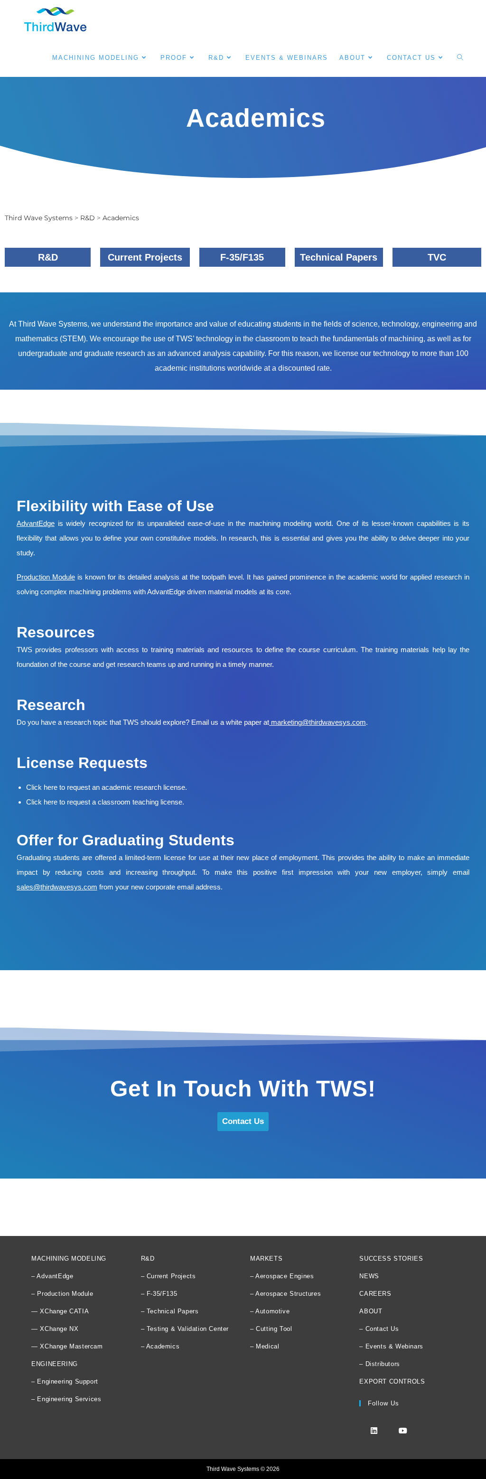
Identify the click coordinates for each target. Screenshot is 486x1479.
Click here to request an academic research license (105, 787)
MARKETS (266, 1258)
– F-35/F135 (159, 1293)
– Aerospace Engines (282, 1276)
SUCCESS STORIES (391, 1258)
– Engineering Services (66, 1399)
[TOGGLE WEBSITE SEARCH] (460, 57)
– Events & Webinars (391, 1346)
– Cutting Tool (271, 1328)
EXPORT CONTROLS (392, 1381)
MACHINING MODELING (68, 1258)
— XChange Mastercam (67, 1346)
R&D (148, 1258)
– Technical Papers (170, 1311)
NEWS (369, 1276)
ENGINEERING (54, 1363)
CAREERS (375, 1293)
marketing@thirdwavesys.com (318, 722)
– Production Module (62, 1293)
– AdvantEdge (52, 1276)
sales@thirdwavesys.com (57, 887)
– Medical (264, 1346)
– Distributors (379, 1363)
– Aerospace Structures (285, 1293)
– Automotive (270, 1311)
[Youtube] (403, 1430)
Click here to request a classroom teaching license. (105, 802)
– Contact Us (379, 1328)
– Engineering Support (64, 1381)
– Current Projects (168, 1276)
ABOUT (370, 1311)
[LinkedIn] (374, 1430)
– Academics (160, 1346)
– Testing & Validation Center (185, 1328)
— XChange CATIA (60, 1311)
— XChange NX (54, 1328)
